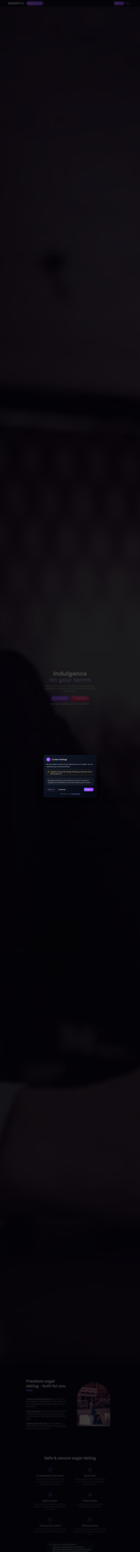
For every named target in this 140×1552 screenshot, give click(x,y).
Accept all (88, 789)
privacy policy (75, 793)
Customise (61, 789)
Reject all (51, 789)
